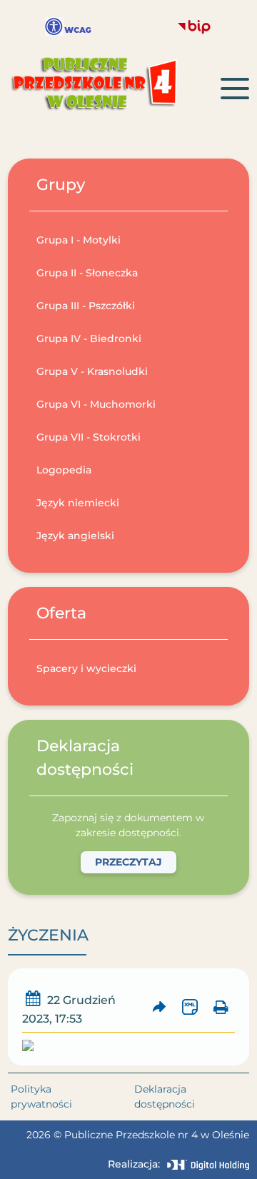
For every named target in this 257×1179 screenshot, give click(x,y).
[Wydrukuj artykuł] (220, 1008)
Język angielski (75, 535)
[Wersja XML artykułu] (190, 1008)
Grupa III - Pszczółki (85, 305)
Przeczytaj (128, 862)
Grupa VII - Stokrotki (88, 437)
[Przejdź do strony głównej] (114, 88)
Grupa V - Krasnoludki (92, 371)
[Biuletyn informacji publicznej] (194, 27)
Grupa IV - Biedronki (88, 338)
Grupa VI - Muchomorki (96, 404)
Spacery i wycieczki (86, 668)
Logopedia (63, 469)
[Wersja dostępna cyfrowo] (68, 26)
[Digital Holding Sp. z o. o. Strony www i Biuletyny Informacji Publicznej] (208, 1165)
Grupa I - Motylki (78, 240)
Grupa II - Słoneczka (87, 272)
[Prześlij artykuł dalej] (159, 1008)
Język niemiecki (77, 502)
